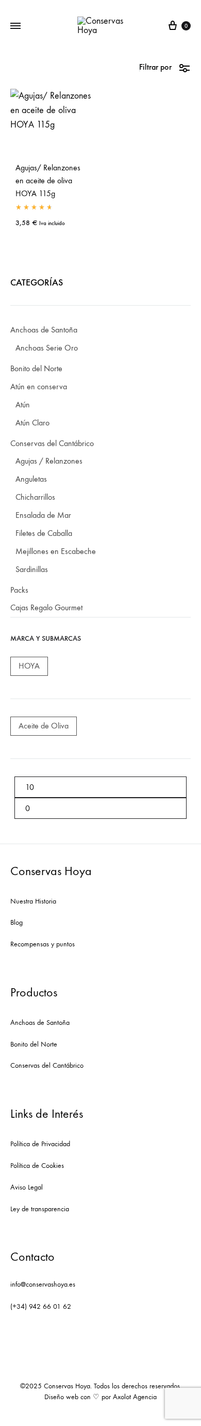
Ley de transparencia (39, 1209)
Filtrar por (155, 67)
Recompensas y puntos (42, 944)
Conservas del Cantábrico (46, 1065)
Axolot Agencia (135, 1396)
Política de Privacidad (40, 1143)
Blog (16, 922)
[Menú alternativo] (15, 26)
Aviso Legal (26, 1187)
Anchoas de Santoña (40, 1022)
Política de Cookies (37, 1165)
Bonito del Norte (33, 1044)
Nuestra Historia (33, 901)
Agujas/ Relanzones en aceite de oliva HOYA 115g (47, 180)
